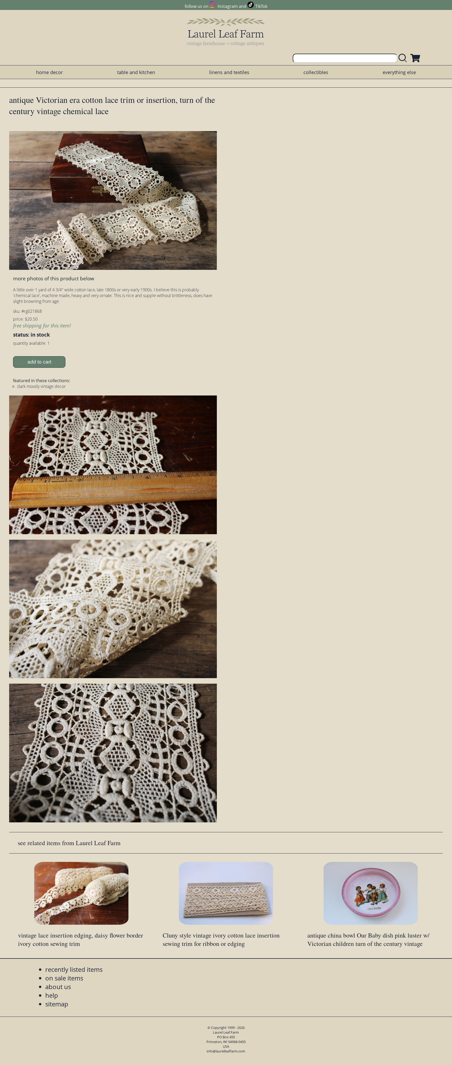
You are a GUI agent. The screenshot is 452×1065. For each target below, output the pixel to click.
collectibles (315, 72)
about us (58, 986)
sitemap (56, 1004)
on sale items (64, 978)
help (51, 995)
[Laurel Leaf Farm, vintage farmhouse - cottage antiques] (226, 31)
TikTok (261, 6)
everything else (399, 72)
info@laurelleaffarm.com (226, 1051)
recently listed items (74, 969)
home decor (49, 72)
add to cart (39, 362)
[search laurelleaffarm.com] (403, 58)
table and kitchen (136, 72)
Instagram (228, 6)
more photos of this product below (53, 278)
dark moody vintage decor (41, 386)
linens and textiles (229, 72)
